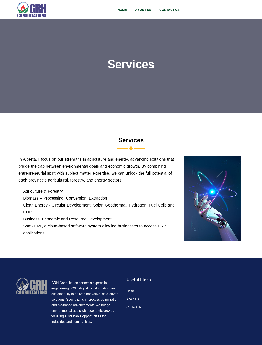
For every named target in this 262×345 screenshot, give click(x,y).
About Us (143, 9)
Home (122, 9)
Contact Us (169, 9)
